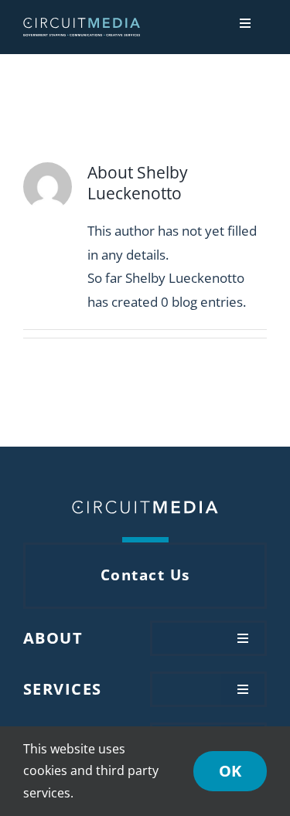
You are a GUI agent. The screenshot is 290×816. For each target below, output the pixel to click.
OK (230, 770)
